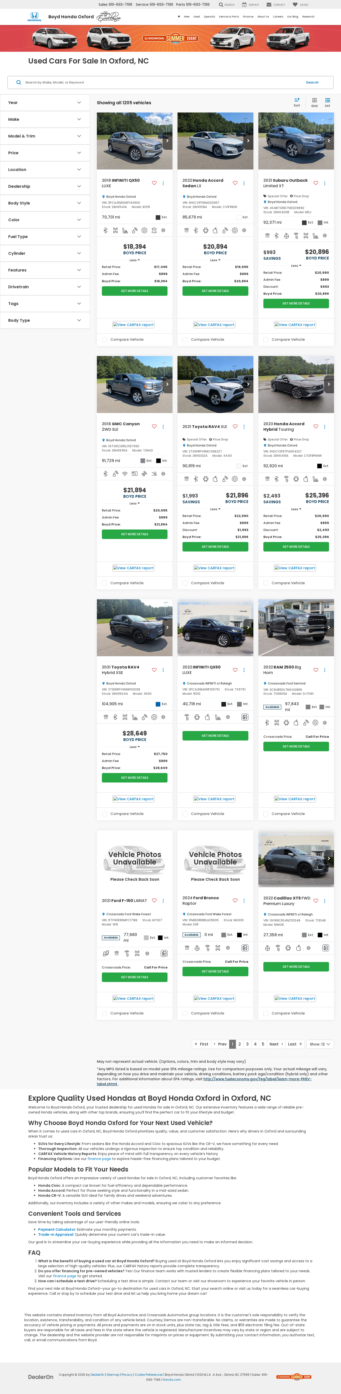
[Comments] (245, 717)
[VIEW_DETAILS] (134, 858)
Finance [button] (248, 16)
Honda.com (172, 1380)
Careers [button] (278, 16)
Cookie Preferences (149, 1375)
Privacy (127, 1375)
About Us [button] (263, 16)
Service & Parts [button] (229, 16)
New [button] (186, 16)
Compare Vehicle (127, 339)
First (202, 1044)
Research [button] (308, 16)
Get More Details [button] (134, 291)
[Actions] (163, 183)
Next (276, 1044)
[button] (167, 141)
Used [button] (196, 16)
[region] (135, 274)
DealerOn (97, 1375)
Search (312, 82)
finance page (99, 1158)
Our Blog (292, 16)
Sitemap (113, 1375)
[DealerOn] (41, 1376)
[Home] (179, 17)
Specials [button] (209, 16)
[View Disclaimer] (164, 230)
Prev (221, 1044)
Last (294, 1044)
